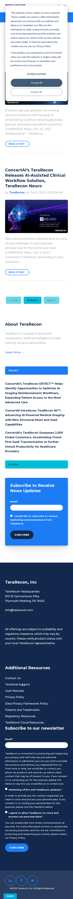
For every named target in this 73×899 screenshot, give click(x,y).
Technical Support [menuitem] (17, 684)
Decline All (36, 91)
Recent (13, 370)
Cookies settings (36, 73)
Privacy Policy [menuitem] (14, 697)
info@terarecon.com (19, 610)
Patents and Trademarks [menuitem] (22, 710)
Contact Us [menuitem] (13, 678)
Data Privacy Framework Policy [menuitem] (26, 703)
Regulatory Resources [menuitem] (20, 716)
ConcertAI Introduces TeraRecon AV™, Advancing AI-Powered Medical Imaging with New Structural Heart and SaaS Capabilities (35, 417)
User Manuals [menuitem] (14, 690)
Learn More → (14, 352)
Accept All (36, 82)
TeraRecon (17, 192)
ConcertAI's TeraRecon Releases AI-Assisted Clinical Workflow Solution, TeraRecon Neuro (35, 178)
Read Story (16, 143)
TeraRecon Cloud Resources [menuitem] (24, 722)
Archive (13, 464)
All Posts (32, 300)
